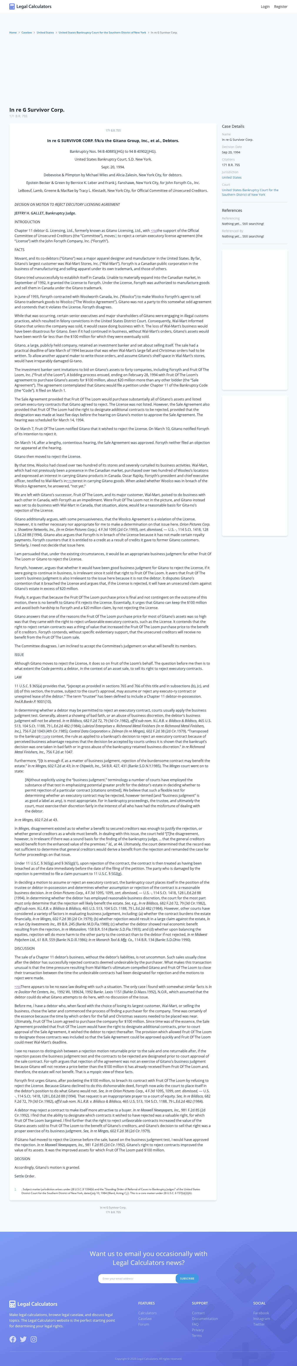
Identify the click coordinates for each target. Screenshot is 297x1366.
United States (45, 32)
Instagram (261, 1318)
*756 (154, 231)
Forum (143, 1324)
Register (281, 6)
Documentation (205, 1318)
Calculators (147, 1313)
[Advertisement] (148, 70)
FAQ (195, 1324)
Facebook (261, 1313)
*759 (18, 987)
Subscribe (187, 1278)
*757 (70, 481)
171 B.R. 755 (18, 116)
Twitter (259, 1324)
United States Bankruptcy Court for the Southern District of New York (102, 32)
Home (13, 32)
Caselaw (27, 32)
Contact (198, 1313)
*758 (43, 737)
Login (265, 6)
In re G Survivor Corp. (37, 109)
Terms (197, 1335)
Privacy (198, 1330)
